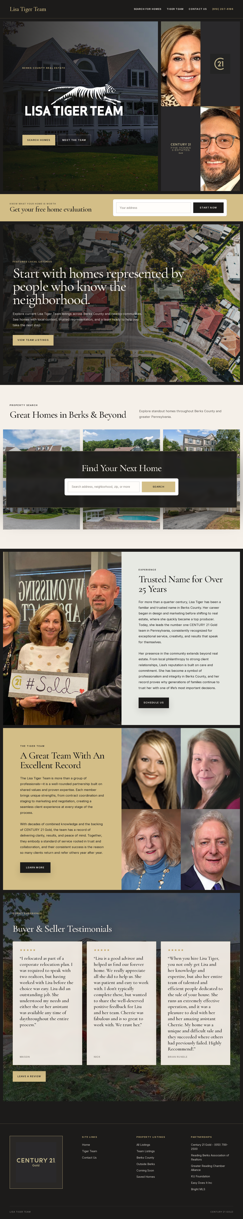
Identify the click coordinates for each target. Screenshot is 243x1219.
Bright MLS (198, 1189)
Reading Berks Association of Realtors (210, 1157)
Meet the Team (74, 140)
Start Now (208, 207)
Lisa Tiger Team (28, 9)
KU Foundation (200, 1176)
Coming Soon (145, 1170)
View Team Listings (33, 340)
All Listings (143, 1144)
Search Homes (38, 140)
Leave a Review (29, 1076)
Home (86, 1144)
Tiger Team (175, 9)
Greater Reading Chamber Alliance (208, 1168)
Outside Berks (145, 1164)
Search (158, 486)
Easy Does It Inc (201, 1183)
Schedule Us (154, 702)
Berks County (145, 1157)
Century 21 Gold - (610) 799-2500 (209, 1147)
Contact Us (198, 9)
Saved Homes (145, 1176)
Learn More (35, 867)
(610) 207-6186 (222, 9)
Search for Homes (147, 9)
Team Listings (145, 1151)
